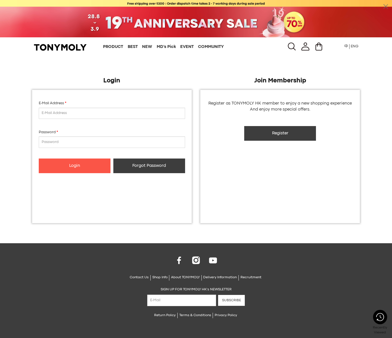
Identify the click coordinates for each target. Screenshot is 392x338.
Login (74, 166)
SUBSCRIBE (231, 300)
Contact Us (139, 277)
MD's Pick (166, 47)
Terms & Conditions (195, 315)
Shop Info (160, 277)
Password (47, 132)
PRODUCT (113, 47)
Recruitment (250, 277)
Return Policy (165, 315)
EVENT (187, 47)
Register (280, 133)
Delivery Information (220, 277)
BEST (133, 47)
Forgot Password (149, 166)
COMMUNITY (211, 47)
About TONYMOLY (185, 277)
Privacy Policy (226, 315)
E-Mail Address (51, 103)
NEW (147, 47)
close (385, 6)
